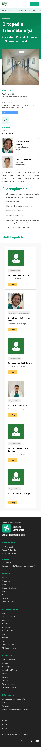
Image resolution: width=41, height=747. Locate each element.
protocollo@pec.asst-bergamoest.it (21, 566)
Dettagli (12, 284)
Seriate (5, 598)
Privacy (4, 720)
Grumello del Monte (9, 630)
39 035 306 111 (17, 562)
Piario (4, 591)
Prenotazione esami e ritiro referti (15, 709)
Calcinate (5, 620)
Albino (4, 613)
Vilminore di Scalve (9, 648)
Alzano (5, 577)
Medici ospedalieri (13, 237)
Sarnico (5, 594)
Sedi (14, 10)
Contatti (5, 706)
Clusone (5, 623)
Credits (4, 728)
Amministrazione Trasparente (13, 699)
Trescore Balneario (9, 601)
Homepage (6, 10)
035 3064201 (7, 133)
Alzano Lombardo (9, 616)
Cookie (4, 724)
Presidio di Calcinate (9, 587)
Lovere (5, 584)
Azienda (5, 702)
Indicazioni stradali (11, 113)
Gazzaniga (6, 581)
